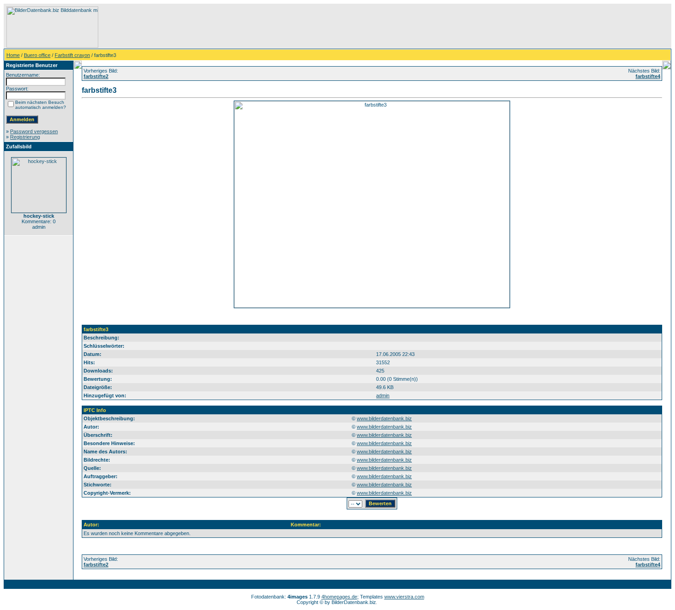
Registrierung (25, 137)
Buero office (37, 55)
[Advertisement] (267, 27)
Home (13, 55)
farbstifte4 (648, 76)
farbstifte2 (96, 76)
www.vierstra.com (404, 596)
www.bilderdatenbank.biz (384, 418)
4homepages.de (339, 596)
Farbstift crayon (72, 55)
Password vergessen (34, 131)
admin (382, 395)
